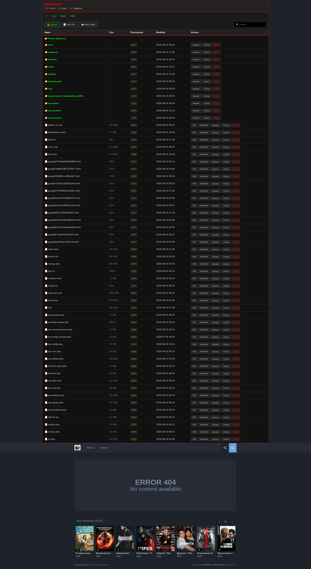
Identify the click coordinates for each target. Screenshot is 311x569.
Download (204, 125)
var (53, 16)
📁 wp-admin (52, 103)
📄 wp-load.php (53, 373)
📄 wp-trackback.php (55, 410)
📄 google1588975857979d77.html (63, 169)
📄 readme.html (53, 278)
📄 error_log (51, 147)
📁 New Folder (88, 24)
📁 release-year (53, 81)
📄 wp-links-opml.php (56, 366)
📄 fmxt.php (51, 154)
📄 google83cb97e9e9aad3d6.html (63, 227)
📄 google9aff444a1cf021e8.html (62, 242)
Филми (104, 448)
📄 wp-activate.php (54, 315)
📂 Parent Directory (55, 38)
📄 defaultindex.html (55, 132)
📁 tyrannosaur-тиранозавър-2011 (64, 96)
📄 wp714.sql (51, 417)
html (73, 16)
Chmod (206, 45)
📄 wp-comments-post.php (58, 329)
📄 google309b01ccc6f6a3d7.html (62, 176)
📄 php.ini (50, 271)
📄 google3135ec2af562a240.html (62, 183)
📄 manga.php (52, 264)
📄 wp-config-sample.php (58, 337)
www (63, 16)
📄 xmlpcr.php (52, 424)
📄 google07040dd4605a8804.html (63, 161)
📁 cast (49, 45)
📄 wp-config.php (54, 344)
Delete (216, 45)
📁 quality (50, 74)
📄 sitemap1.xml (53, 293)
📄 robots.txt (51, 285)
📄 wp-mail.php (53, 388)
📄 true (48, 307)
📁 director (51, 59)
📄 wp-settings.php (54, 395)
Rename (196, 45)
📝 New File (69, 24)
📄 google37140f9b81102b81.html (62, 191)
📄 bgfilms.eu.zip (53, 125)
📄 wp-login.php (53, 380)
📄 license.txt (51, 256)
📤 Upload (52, 24)
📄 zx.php (50, 439)
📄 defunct (50, 139)
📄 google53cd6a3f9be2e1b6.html (62, 205)
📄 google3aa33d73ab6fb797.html (62, 198)
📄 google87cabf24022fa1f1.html (62, 234)
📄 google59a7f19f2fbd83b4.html (62, 212)
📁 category (51, 52)
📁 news (49, 67)
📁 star (48, 88)
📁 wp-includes (53, 118)
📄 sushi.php (51, 300)
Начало (90, 448)
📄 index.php (51, 249)
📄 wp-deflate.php (54, 359)
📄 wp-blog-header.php (57, 322)
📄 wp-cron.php (53, 351)
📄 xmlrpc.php (52, 432)
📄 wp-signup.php (54, 402)
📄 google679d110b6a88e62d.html (63, 220)
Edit (194, 125)
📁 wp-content (53, 110)
